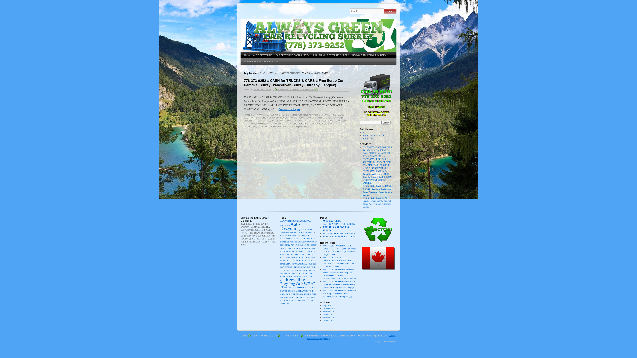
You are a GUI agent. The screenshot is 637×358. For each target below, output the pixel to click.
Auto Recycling (304, 114)
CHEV (312, 239)
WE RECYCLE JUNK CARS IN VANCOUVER (277, 126)
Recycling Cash (291, 283)
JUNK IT (302, 257)
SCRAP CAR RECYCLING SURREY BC (271, 114)
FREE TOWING (306, 242)
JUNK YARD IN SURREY (304, 261)
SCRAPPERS (289, 288)
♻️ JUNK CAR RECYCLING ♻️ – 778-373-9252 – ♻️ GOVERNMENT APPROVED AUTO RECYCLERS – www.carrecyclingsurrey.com (317, 335)
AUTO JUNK (368, 132)
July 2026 (327, 305)
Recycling (260, 123)
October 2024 (328, 314)
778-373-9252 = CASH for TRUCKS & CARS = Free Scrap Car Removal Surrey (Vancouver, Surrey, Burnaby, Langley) (294, 82)
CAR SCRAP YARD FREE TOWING (328, 114)
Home (247, 55)
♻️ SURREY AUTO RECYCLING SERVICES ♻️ (296, 89)
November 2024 (329, 311)
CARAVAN (310, 232)
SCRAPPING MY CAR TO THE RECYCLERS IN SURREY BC (293, 123)
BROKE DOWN (300, 232)
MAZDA (283, 264)
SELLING (308, 294)
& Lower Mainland (388, 341)
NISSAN (304, 264)
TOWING (309, 297)
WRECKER (284, 303)
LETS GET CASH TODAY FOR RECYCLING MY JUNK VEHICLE (297, 120)
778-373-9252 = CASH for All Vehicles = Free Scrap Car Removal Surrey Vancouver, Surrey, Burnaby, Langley (339, 293)
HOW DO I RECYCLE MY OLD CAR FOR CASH (310, 117)
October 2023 (328, 320)
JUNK (308, 251)
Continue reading (289, 109)
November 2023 (329, 317)
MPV (289, 264)
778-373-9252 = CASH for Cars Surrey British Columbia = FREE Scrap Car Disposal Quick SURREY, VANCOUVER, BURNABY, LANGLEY (377, 177)
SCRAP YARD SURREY (293, 294)
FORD (297, 242)
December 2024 (329, 308)
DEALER (284, 242)
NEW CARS (296, 264)
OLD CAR (302, 267)
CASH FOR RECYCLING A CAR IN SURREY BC (266, 117)
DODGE (291, 242)
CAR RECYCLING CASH (290, 235)
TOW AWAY (300, 297)
